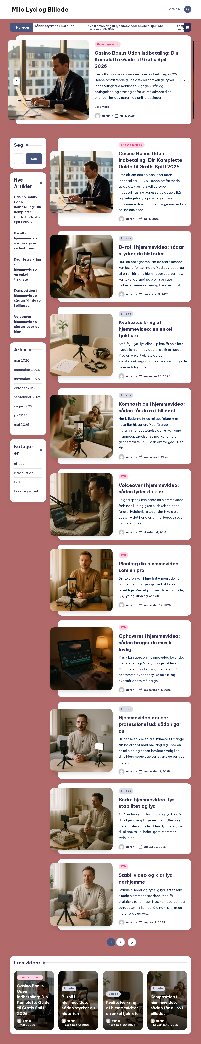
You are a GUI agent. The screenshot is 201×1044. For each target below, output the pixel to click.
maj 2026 (21, 360)
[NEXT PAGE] (132, 942)
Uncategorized (107, 44)
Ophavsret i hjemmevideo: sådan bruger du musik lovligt (149, 642)
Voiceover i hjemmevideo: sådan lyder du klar (26, 324)
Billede (126, 238)
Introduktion (23, 473)
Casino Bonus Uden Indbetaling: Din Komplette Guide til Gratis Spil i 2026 (136, 59)
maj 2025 (21, 424)
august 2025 (24, 406)
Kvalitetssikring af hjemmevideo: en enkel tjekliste (85, 26)
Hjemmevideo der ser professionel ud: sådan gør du (150, 724)
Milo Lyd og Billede (40, 9)
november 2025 (27, 379)
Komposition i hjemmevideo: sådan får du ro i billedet (27, 298)
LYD (123, 476)
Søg (18, 145)
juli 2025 (21, 415)
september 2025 (27, 397)
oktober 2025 (25, 388)
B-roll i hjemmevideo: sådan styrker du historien (26, 241)
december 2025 (27, 370)
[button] (103, 107)
